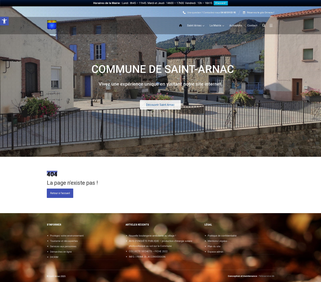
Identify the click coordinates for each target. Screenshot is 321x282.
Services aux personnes (63, 246)
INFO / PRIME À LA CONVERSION (147, 256)
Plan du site (214, 246)
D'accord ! (220, 3)
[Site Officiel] (56, 25)
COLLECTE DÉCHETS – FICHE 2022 (148, 251)
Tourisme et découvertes (64, 241)
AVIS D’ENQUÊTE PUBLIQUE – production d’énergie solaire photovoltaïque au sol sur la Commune (160, 244)
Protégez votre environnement (67, 235)
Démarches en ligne (61, 251)
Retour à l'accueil (60, 193)
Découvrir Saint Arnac (160, 104)
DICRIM (54, 257)
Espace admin (215, 251)
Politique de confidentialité (222, 235)
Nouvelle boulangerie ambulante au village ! (152, 235)
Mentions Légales (217, 241)
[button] (4, 21)
